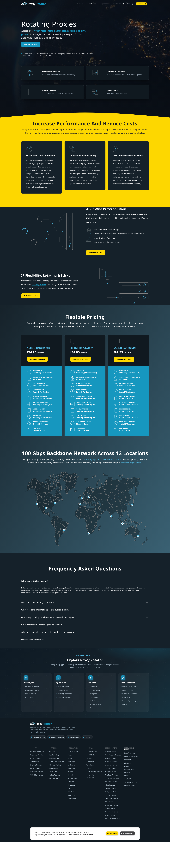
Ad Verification (54, 758)
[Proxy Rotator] (33, 4)
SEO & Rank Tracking (56, 762)
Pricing (130, 4)
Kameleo (71, 782)
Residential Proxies (32, 687)
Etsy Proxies (109, 802)
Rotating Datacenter (65, 697)
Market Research (55, 775)
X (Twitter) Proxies (112, 778)
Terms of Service (130, 782)
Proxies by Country (129, 701)
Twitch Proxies (110, 795)
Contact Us (128, 779)
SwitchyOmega (73, 798)
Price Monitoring (55, 765)
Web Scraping (95, 701)
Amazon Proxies (111, 765)
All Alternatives (91, 752)
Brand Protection (55, 778)
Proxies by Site (95, 704)
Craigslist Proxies (111, 792)
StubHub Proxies (111, 805)
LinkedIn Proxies (111, 782)
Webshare (90, 765)
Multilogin (71, 768)
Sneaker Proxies (111, 752)
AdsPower (71, 765)
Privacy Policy (129, 786)
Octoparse (71, 785)
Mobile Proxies (30, 694)
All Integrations (73, 752)
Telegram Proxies (111, 798)
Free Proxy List (118, 4)
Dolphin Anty (72, 772)
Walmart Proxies (111, 788)
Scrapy (70, 755)
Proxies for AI (95, 690)
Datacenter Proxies (32, 690)
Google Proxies (110, 772)
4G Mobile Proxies (36, 772)
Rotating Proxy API (129, 687)
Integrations (104, 4)
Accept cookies (112, 833)
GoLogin (71, 775)
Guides (92, 708)
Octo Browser (73, 778)
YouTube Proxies (111, 775)
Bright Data (90, 755)
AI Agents (93, 694)
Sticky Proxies (62, 690)
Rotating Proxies (63, 687)
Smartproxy (90, 762)
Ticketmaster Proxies (113, 755)
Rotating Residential (65, 694)
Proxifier (71, 792)
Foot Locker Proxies (112, 818)
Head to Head (127, 697)
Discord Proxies (111, 762)
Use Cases (92, 4)
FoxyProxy (71, 795)
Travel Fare (53, 772)
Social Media (53, 768)
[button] (46, 508)
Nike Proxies (110, 815)
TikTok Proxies (110, 768)
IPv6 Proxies (29, 697)
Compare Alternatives (130, 694)
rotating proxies (39, 284)
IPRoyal (89, 768)
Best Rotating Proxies (94, 772)
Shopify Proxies (111, 808)
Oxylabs (89, 758)
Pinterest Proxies (111, 812)
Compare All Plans (37, 359)
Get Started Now (30, 44)
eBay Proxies (110, 785)
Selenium (71, 758)
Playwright (71, 762)
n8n (69, 788)
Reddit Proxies (110, 758)
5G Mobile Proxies (36, 775)
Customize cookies (127, 833)
